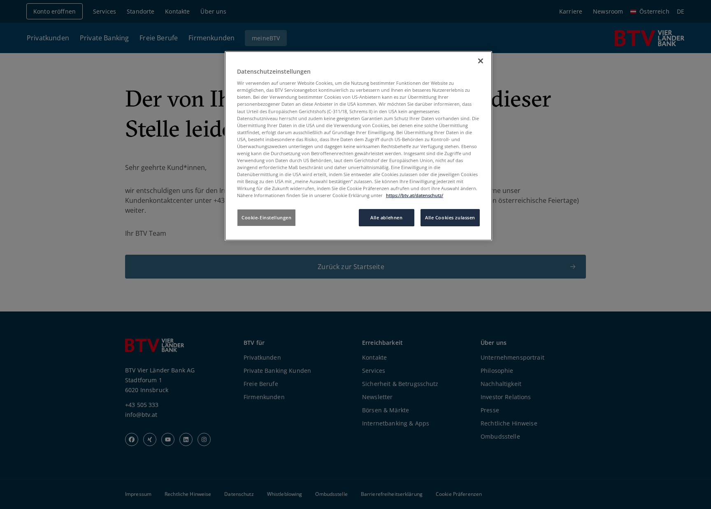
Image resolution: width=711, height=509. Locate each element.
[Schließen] (481, 61)
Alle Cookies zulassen (450, 217)
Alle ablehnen (386, 217)
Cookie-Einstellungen (266, 217)
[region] (358, 146)
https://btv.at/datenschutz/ (414, 195)
